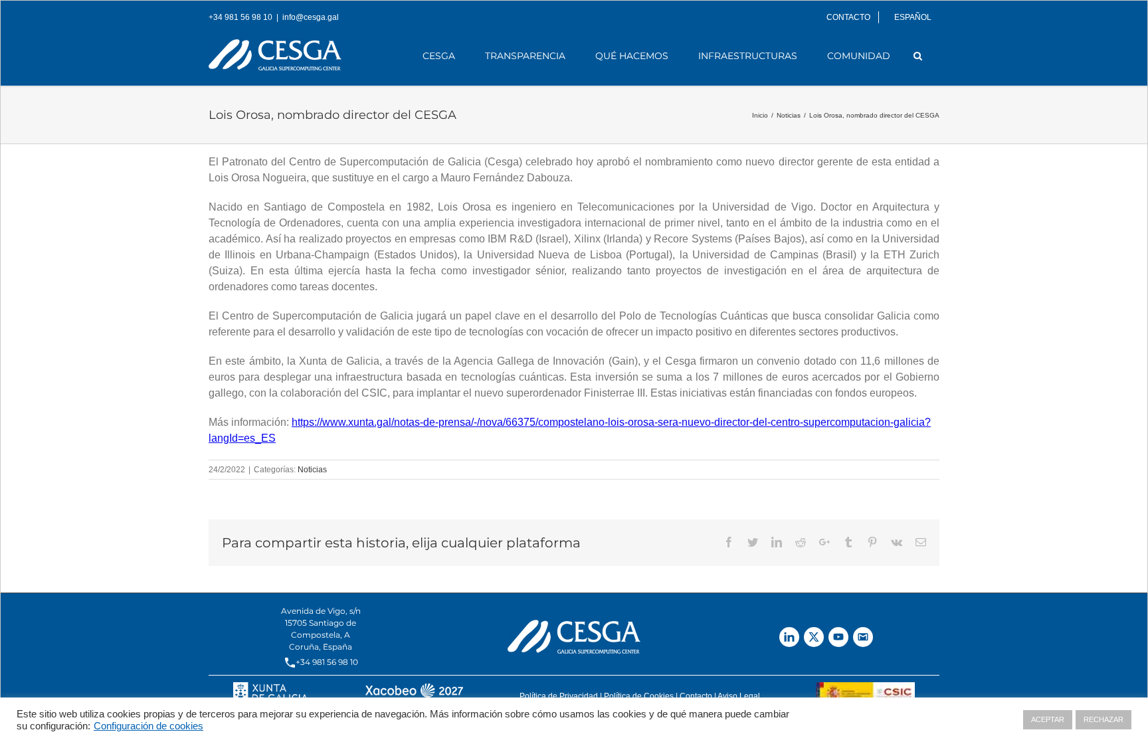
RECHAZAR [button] (1103, 719)
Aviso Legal (739, 696)
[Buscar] (918, 55)
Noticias (312, 469)
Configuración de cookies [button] (148, 726)
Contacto (696, 696)
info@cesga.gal (310, 17)
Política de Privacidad (559, 696)
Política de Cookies (639, 696)
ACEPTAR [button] (1047, 719)
